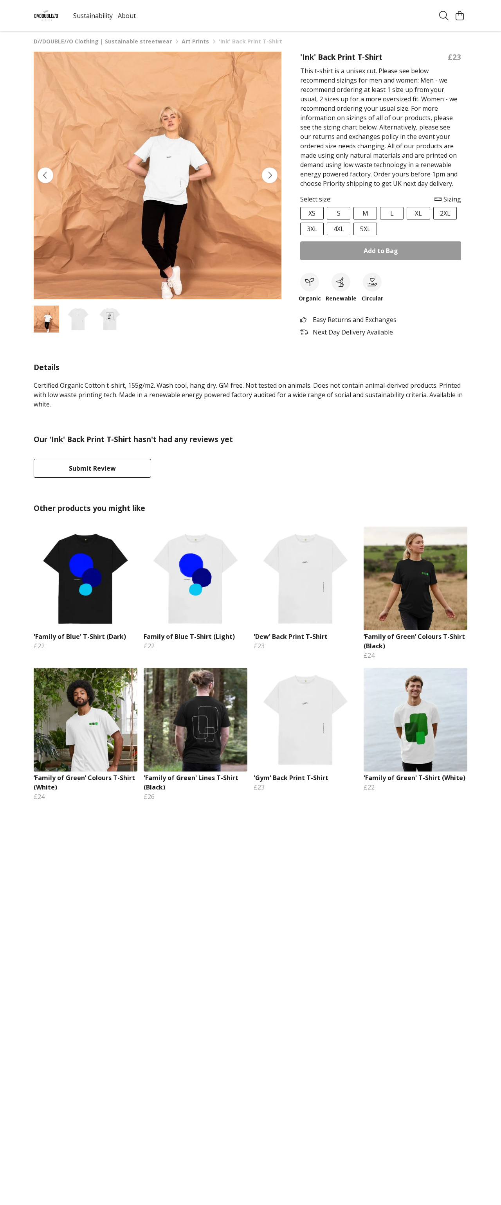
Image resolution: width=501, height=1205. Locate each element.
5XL (365, 229)
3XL (312, 229)
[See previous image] (45, 175)
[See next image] (270, 175)
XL (418, 213)
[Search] (444, 15)
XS (311, 213)
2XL (445, 213)
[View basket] (459, 15)
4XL (338, 229)
